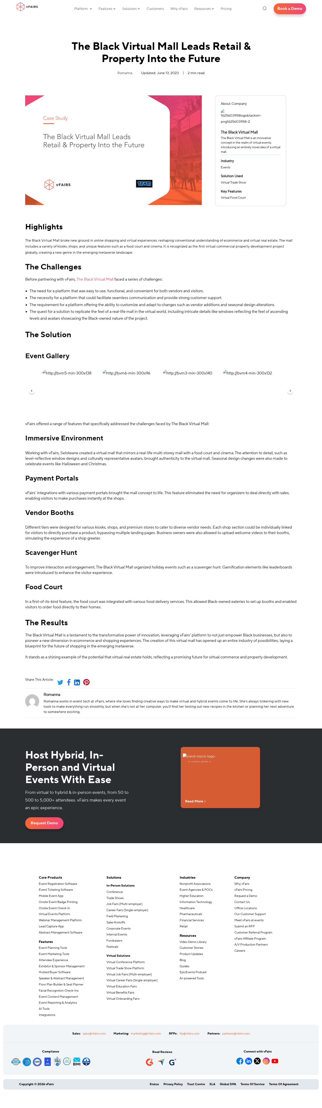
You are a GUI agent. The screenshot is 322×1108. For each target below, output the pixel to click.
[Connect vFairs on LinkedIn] (249, 1060)
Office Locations (245, 908)
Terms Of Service (253, 1084)
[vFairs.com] (27, 6)
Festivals (112, 947)
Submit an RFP (244, 926)
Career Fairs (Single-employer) (127, 910)
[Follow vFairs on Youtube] (275, 1060)
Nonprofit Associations (195, 884)
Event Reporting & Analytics (58, 1003)
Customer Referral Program (253, 933)
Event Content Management (58, 997)
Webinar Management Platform (60, 920)
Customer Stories (191, 948)
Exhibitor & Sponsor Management (62, 966)
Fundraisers (114, 941)
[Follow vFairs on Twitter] (257, 1060)
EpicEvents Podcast (193, 972)
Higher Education (191, 896)
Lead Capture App (51, 926)
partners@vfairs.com (236, 1034)
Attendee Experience (53, 960)
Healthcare (187, 908)
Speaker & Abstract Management (61, 978)
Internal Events (116, 935)
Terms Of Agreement (284, 1084)
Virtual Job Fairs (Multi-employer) (129, 974)
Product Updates (191, 954)
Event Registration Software (58, 884)
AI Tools (44, 1009)
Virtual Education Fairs (121, 987)
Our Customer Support (250, 914)
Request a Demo (245, 896)
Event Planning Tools (53, 948)
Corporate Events (118, 929)
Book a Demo (289, 8)
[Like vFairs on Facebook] (240, 1060)
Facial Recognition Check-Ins (58, 991)
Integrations (47, 1015)
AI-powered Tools (192, 978)
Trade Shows (115, 898)
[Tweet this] (62, 684)
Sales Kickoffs (115, 923)
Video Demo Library (193, 942)
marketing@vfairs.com (146, 1034)
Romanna (124, 73)
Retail (184, 926)
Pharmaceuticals (191, 914)
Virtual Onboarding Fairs (122, 999)
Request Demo (44, 823)
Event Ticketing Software (56, 890)
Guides (184, 966)
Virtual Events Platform (54, 914)
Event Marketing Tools (54, 954)
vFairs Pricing (243, 890)
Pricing (226, 9)
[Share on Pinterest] (87, 684)
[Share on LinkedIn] (78, 684)
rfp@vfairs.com (189, 1034)
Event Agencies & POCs (196, 890)
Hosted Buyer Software (55, 972)
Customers (155, 9)
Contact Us (242, 902)
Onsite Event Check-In (54, 908)
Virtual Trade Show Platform (125, 968)
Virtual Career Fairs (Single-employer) (132, 980)
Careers (239, 951)
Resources (202, 9)
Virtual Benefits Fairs (120, 993)
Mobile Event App (51, 896)
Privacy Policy (173, 1084)
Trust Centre (196, 1084)
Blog (183, 960)
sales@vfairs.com (94, 1034)
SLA (212, 1084)
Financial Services (192, 920)
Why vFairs (179, 9)
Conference (114, 892)
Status (154, 1084)
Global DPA (228, 1084)
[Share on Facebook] (70, 684)
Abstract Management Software (60, 933)
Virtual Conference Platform (125, 962)
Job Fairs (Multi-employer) (124, 904)
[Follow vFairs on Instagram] (266, 1060)
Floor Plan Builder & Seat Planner (61, 985)
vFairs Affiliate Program (250, 939)
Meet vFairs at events (249, 920)
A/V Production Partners (251, 945)
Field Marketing (117, 916)
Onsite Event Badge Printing (58, 902)
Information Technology (196, 902)
